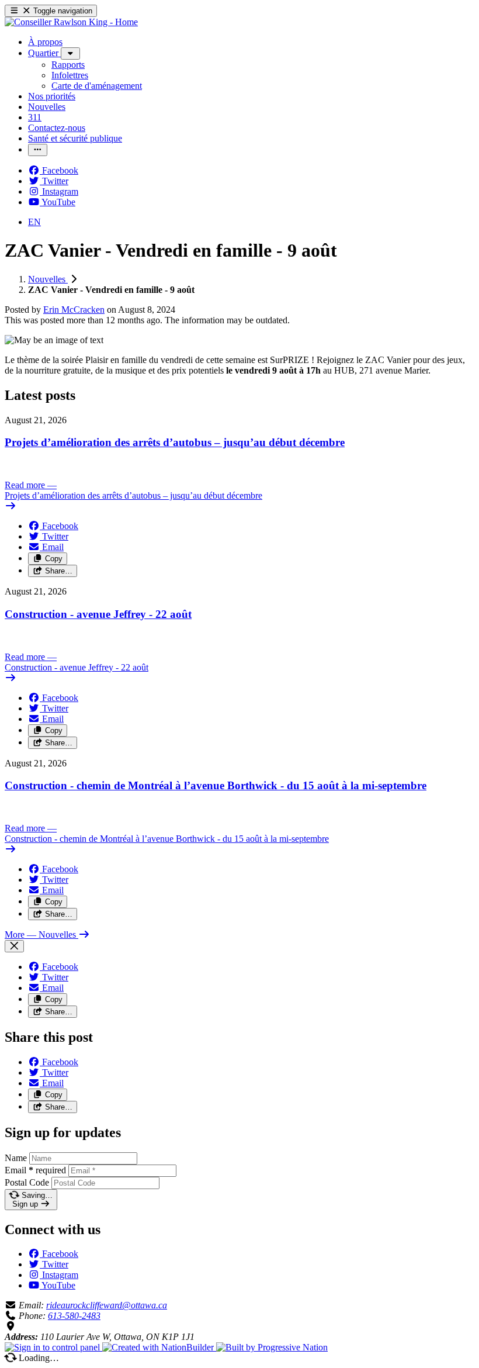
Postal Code (27, 1182)
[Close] (14, 946)
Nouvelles (48, 279)
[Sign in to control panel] (53, 1347)
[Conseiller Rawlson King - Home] (71, 22)
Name (16, 1158)
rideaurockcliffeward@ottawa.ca (106, 1305)
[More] (70, 53)
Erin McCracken (74, 310)
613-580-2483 (74, 1316)
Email (35, 1170)
